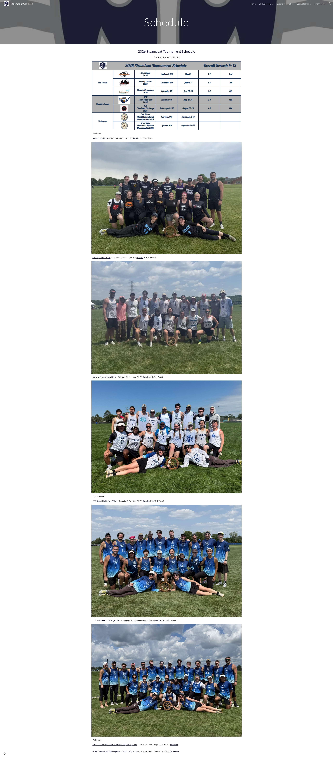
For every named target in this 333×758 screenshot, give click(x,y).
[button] (330, 4)
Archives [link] (318, 3)
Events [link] (280, 3)
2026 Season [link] (265, 3)
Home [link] (253, 3)
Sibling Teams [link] (303, 3)
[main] (166, 22)
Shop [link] (291, 3)
